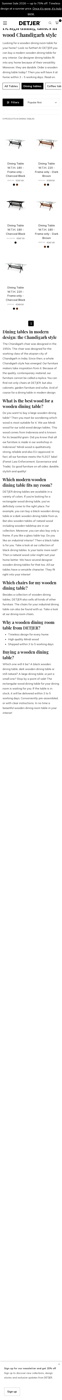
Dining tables (32, 86)
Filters (15, 102)
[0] (57, 22)
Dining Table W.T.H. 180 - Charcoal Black (15, 229)
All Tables (11, 86)
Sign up (12, 1391)
